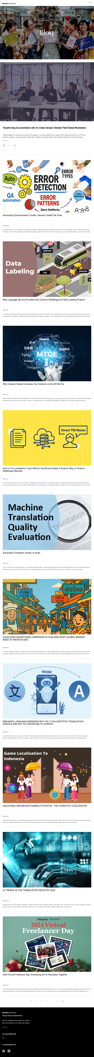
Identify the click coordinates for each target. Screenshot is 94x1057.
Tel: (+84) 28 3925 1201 (9, 1034)
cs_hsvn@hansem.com (9, 1044)
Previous (4, 145)
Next (14, 145)
